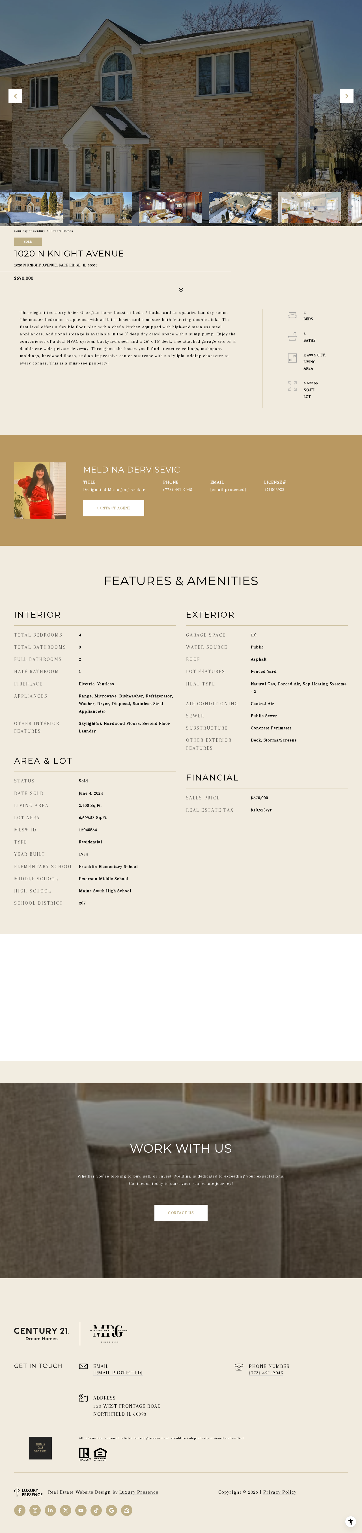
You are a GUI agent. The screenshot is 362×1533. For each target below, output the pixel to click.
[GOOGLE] (111, 1510)
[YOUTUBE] (81, 1510)
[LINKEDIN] (50, 1510)
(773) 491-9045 (177, 489)
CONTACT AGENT (114, 508)
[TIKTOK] (96, 1510)
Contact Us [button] (181, 1213)
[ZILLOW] (126, 1510)
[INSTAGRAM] (35, 1510)
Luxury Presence (138, 1492)
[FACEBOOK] (19, 1510)
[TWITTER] (65, 1510)
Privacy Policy (279, 1492)
